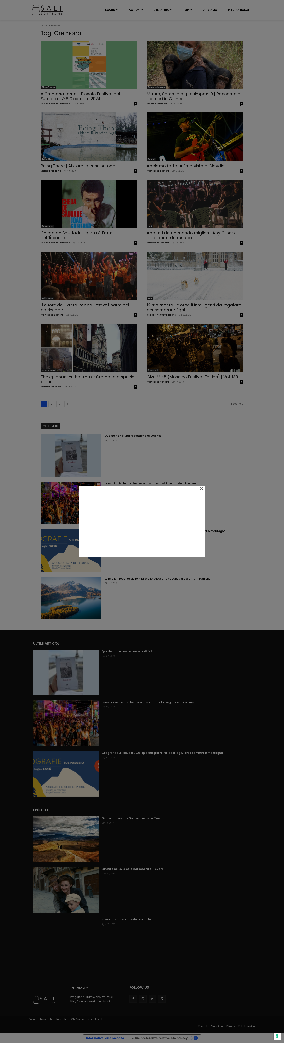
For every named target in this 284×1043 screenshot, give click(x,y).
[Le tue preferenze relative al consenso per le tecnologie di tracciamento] (277, 1036)
